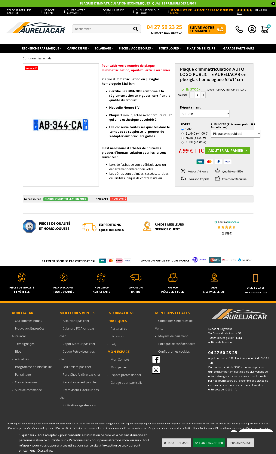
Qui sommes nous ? (28, 321)
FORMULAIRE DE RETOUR (113, 11)
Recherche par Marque (40, 48)
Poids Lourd (169, 48)
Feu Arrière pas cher (77, 367)
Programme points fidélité (33, 367)
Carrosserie (77, 48)
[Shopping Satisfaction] (226, 222)
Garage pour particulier (127, 383)
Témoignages (25, 344)
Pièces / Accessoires (135, 48)
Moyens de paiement (173, 336)
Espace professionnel (126, 375)
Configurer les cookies (174, 351)
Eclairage (103, 48)
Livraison (117, 336)
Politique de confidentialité (176, 344)
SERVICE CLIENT (49, 11)
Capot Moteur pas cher (79, 344)
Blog (18, 351)
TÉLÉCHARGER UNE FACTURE (19, 11)
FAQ (113, 344)
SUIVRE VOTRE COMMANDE (76, 11)
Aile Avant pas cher (76, 321)
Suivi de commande (28, 390)
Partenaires (119, 329)
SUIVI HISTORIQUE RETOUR (147, 11)
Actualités (22, 359)
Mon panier (119, 367)
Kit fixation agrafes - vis (79, 405)
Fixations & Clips (201, 48)
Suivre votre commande (202, 29)
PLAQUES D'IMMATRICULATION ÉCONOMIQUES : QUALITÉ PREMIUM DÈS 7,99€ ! (138, 3)
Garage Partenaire (238, 48)
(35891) (227, 233)
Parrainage (23, 374)
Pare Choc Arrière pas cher (81, 374)
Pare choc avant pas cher (80, 382)
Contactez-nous (26, 382)
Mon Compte (120, 359)
